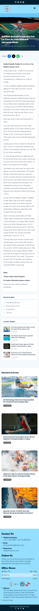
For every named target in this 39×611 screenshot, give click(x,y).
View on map (8, 600)
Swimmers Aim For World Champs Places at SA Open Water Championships (23, 353)
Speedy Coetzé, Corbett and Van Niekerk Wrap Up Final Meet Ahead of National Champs (18, 512)
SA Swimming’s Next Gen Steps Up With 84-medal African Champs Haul (23, 328)
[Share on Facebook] (9, 56)
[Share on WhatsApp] (18, 56)
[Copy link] (22, 56)
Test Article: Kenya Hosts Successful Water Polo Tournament (22, 337)
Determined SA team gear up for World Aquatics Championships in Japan (22, 345)
